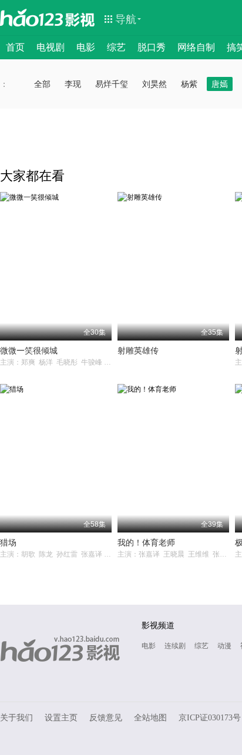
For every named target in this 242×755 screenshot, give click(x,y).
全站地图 (150, 717)
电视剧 (50, 47)
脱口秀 (151, 47)
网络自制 (196, 47)
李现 (73, 84)
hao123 (31, 17)
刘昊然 (154, 84)
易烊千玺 (111, 84)
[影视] (80, 18)
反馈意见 (105, 717)
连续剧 (175, 646)
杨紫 (189, 84)
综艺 (116, 47)
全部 (42, 84)
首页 (15, 47)
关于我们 (16, 717)
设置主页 (61, 717)
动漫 (224, 646)
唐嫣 (219, 84)
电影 (85, 47)
